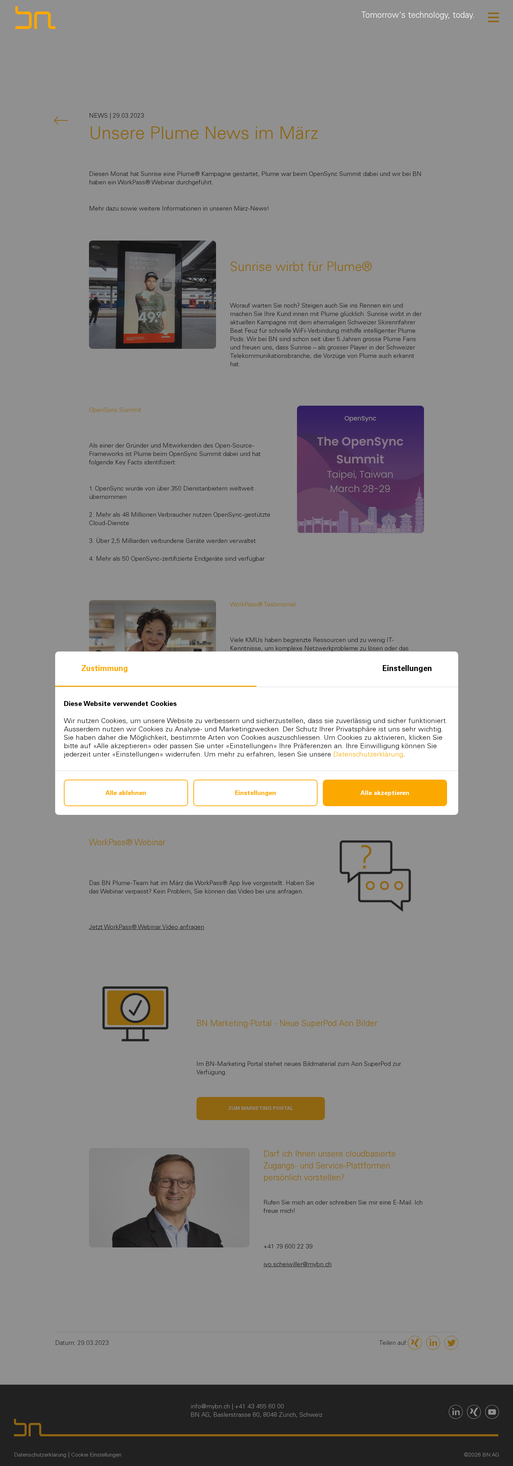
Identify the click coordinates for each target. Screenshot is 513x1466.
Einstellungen (407, 668)
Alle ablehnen (125, 793)
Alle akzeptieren (384, 793)
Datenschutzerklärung (368, 754)
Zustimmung (104, 668)
